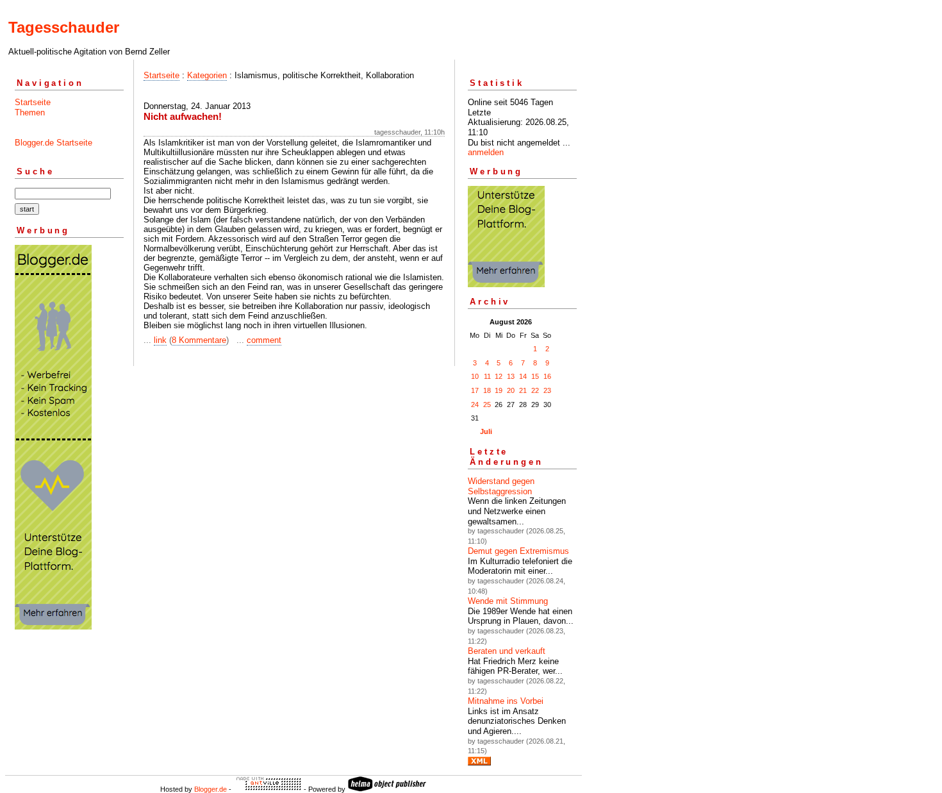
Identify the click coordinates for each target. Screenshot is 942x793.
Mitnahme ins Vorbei (505, 701)
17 (475, 390)
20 (511, 390)
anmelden (486, 152)
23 (547, 390)
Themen (30, 112)
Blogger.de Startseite (53, 142)
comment (264, 340)
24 (475, 404)
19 (498, 390)
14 (523, 376)
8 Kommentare (199, 340)
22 (535, 390)
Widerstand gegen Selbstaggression (501, 486)
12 (498, 376)
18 (487, 390)
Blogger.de (210, 789)
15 (535, 376)
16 (547, 376)
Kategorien (207, 75)
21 (523, 390)
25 (487, 404)
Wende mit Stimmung (508, 601)
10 (475, 376)
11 (487, 376)
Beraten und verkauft (506, 651)
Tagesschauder (63, 27)
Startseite (33, 102)
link (160, 340)
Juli (486, 431)
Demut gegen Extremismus (518, 551)
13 (511, 376)
